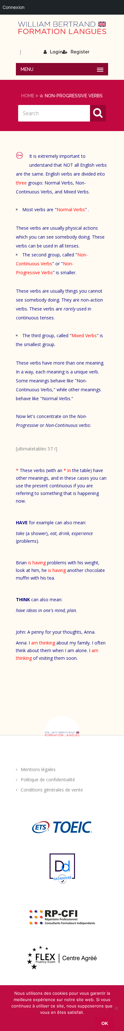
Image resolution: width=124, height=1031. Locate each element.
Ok (104, 1023)
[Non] (116, 1008)
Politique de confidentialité (48, 780)
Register (80, 51)
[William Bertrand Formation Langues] (62, 27)
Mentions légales (38, 769)
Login (56, 51)
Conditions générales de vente (52, 790)
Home (27, 95)
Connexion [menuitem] (13, 7)
